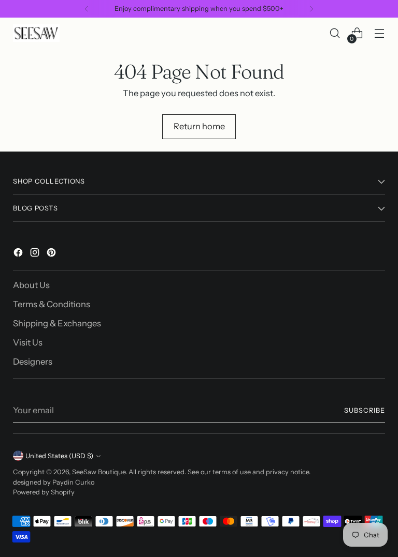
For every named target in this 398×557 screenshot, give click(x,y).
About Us (31, 285)
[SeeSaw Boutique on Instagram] (36, 254)
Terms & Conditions (51, 304)
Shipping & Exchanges (57, 323)
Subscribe (364, 410)
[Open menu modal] (379, 33)
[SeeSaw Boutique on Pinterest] (52, 254)
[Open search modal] (335, 33)
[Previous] (86, 9)
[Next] (311, 9)
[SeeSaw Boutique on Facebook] (19, 254)
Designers (32, 361)
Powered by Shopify (44, 492)
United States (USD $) (59, 456)
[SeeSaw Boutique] (36, 32)
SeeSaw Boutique (98, 472)
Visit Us (27, 342)
